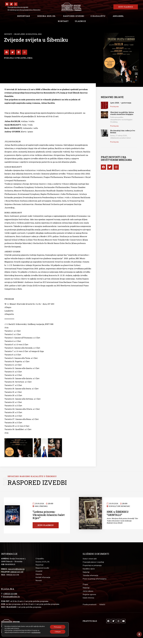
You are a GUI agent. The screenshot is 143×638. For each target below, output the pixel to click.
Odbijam (58, 632)
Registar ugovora (89, 594)
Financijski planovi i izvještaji (93, 562)
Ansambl (118, 16)
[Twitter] (11, 4)
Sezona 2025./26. (46, 16)
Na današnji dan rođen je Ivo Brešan (122, 131)
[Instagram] (15, 4)
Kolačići (102, 604)
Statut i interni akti (90, 559)
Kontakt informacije (43, 577)
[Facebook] (7, 4)
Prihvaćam (57, 627)
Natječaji (86, 572)
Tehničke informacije (90, 575)
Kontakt (63, 21)
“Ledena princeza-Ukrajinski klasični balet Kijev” (49, 515)
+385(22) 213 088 (10, 593)
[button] (6, 52)
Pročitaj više (114, 107)
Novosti (8, 34)
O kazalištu (97, 16)
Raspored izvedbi (73, 16)
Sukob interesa (88, 598)
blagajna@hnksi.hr (11, 596)
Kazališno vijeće (89, 569)
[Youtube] (123, 621)
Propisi (85, 584)
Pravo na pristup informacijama (94, 579)
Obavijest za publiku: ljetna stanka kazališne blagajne (122, 113)
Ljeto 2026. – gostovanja (120, 103)
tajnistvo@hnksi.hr (16, 569)
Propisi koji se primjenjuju (92, 565)
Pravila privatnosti (89, 604)
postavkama (36, 632)
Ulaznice (80, 21)
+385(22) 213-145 (16, 572)
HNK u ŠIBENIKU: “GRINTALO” (118, 513)
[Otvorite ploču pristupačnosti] (139, 634)
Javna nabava (88, 591)
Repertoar (23, 16)
